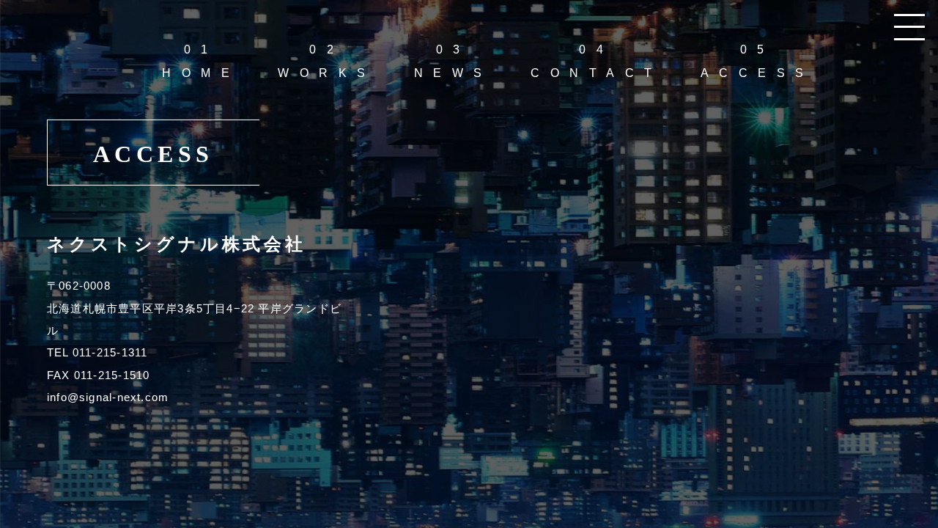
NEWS (453, 61)
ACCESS (757, 61)
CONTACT (596, 61)
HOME (201, 61)
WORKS (327, 61)
